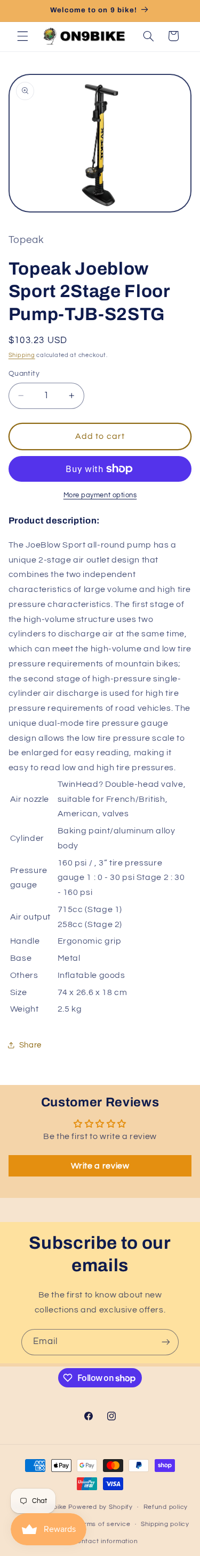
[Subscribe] (166, 1342)
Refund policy (165, 1507)
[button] (22, 36)
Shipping (22, 355)
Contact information (105, 1541)
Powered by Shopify (100, 1507)
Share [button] (30, 1045)
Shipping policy (165, 1524)
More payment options (100, 495)
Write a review (100, 1166)
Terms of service (104, 1524)
